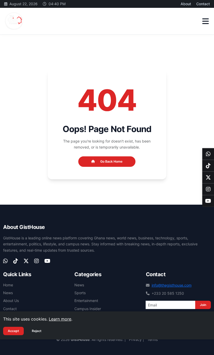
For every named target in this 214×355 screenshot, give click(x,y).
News (8, 293)
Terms (152, 339)
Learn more (60, 319)
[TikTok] (208, 166)
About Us (11, 300)
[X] (208, 178)
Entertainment (86, 300)
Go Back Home (111, 161)
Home (8, 285)
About (186, 4)
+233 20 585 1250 (168, 293)
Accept (13, 331)
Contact (203, 4)
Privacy (135, 339)
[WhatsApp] (208, 154)
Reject (36, 331)
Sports (80, 293)
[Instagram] (208, 189)
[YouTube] (208, 201)
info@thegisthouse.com (172, 285)
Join (203, 305)
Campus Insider (87, 308)
